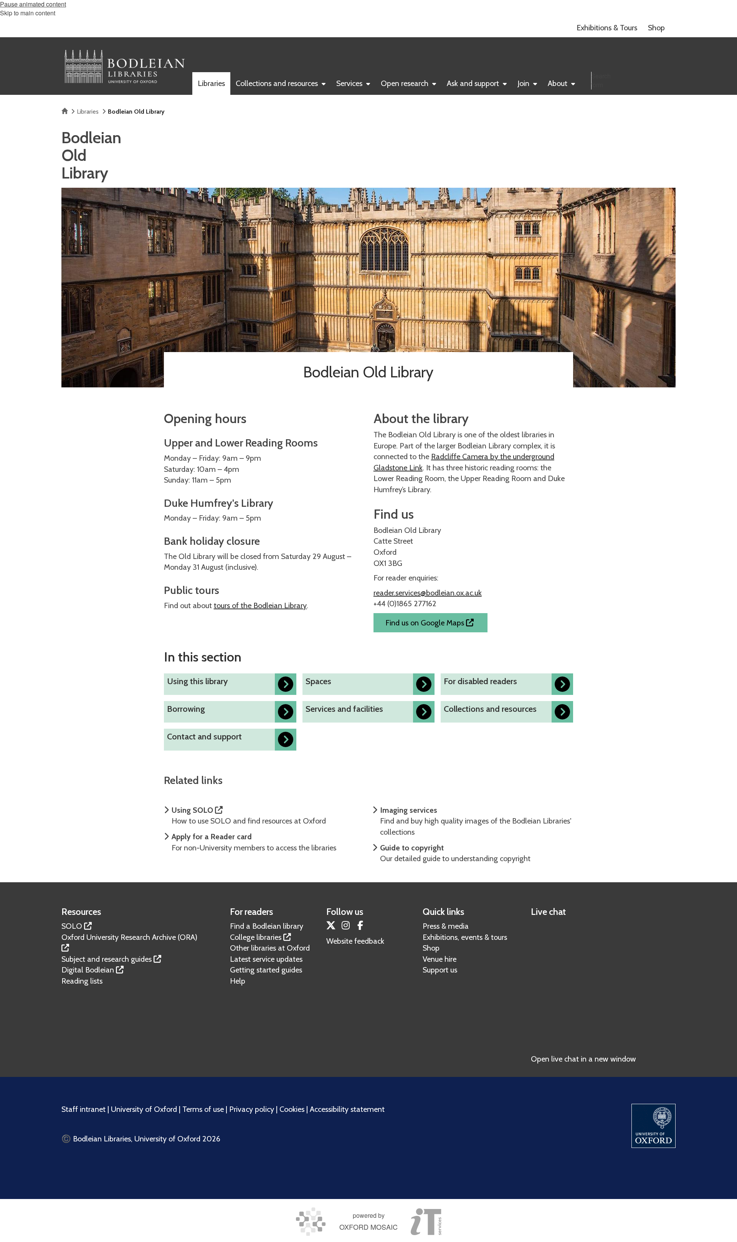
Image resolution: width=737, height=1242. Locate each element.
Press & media (446, 926)
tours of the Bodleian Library (260, 605)
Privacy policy (251, 1109)
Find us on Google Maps (425, 622)
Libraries (88, 111)
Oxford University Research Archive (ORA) (129, 937)
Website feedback (355, 941)
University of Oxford (144, 1109)
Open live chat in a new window (583, 1058)
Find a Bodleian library (266, 926)
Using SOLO (193, 810)
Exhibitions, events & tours (465, 937)
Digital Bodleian (87, 969)
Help (237, 981)
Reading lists (81, 981)
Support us (440, 969)
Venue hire (439, 959)
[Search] (668, 97)
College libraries (255, 937)
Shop (431, 948)
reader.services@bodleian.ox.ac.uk (427, 592)
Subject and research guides (106, 959)
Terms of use (203, 1109)
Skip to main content (27, 12)
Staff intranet (83, 1109)
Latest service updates (266, 959)
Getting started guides (266, 969)
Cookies (291, 1109)
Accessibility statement (347, 1109)
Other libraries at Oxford (270, 948)
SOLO (71, 926)
